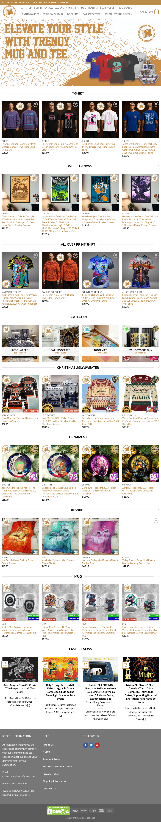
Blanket (93, 8)
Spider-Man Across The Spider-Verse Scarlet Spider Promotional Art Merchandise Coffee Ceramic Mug (99, 631)
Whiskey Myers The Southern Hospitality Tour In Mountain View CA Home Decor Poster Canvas (99, 219)
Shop (28, 8)
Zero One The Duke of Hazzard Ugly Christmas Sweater (20, 419)
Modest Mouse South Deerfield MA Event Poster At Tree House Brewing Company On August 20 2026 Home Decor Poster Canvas (140, 221)
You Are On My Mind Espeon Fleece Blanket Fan (100, 562)
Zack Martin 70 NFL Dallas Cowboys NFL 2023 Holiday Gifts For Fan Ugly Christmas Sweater (60, 421)
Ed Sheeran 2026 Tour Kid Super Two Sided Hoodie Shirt (58, 296)
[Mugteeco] (9, 12)
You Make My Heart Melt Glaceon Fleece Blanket (58, 562)
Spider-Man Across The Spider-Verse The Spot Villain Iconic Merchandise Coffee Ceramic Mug (19, 630)
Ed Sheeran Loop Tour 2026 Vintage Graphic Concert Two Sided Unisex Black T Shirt (60, 147)
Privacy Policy (51, 773)
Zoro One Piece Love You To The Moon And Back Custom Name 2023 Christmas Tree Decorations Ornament (19, 492)
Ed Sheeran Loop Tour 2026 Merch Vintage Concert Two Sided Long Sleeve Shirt (19, 147)
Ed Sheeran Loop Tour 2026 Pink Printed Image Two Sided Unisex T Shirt (99, 147)
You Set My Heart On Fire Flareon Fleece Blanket (18, 562)
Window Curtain (53, 14)
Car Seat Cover (91, 14)
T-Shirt (38, 8)
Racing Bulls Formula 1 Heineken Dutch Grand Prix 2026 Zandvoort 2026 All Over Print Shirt (99, 298)
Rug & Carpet (126, 8)
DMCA (46, 751)
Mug (83, 8)
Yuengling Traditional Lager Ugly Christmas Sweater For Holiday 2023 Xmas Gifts (100, 421)
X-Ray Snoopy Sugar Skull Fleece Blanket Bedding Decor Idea (138, 562)
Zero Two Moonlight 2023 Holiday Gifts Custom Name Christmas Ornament (99, 490)
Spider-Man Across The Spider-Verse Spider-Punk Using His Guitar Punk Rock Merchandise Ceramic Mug (60, 631)
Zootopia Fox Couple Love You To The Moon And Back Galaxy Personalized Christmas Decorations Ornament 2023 (60, 492)
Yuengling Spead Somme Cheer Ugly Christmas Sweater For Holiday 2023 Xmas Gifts (140, 421)
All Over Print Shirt (67, 8)
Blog (25, 20)
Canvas (48, 8)
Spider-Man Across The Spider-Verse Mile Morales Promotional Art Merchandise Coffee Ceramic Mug (140, 630)
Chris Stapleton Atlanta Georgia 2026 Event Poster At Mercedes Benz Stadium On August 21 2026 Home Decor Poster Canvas (18, 221)
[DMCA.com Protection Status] (58, 810)
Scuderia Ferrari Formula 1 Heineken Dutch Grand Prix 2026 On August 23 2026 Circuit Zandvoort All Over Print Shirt (140, 299)
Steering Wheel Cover (117, 14)
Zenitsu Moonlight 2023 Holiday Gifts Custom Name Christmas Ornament (138, 490)
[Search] (22, 8)
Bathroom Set (30, 14)
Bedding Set (107, 8)
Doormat (73, 14)
